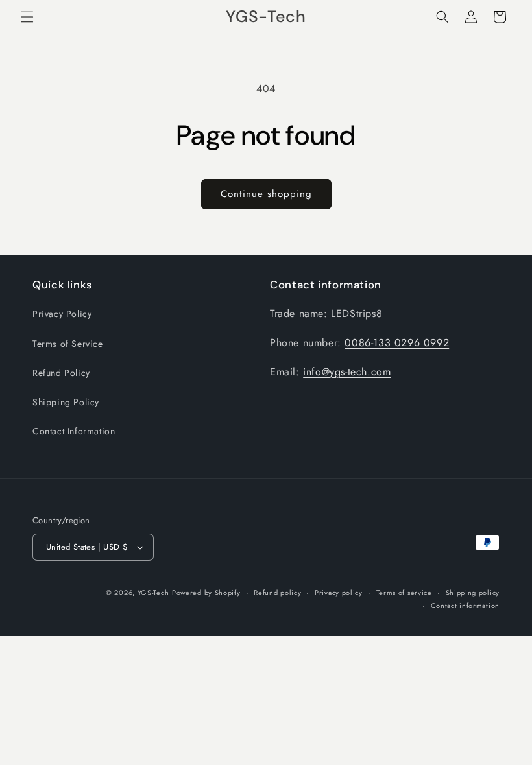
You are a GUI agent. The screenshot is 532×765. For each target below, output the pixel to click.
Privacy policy (339, 592)
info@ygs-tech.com (347, 371)
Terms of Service (67, 343)
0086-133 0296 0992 (397, 342)
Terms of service (404, 592)
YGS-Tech (153, 592)
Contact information (465, 605)
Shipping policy (473, 592)
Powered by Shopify (206, 592)
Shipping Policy (65, 401)
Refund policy (277, 592)
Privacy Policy (61, 313)
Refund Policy (61, 372)
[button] (27, 17)
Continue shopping (266, 194)
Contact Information (73, 431)
